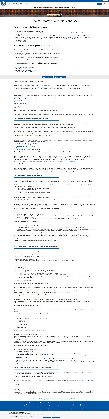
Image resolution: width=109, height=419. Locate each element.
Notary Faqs (73, 404)
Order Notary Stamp (39, 404)
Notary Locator (73, 405)
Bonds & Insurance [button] (65, 7)
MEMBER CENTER (92, 3)
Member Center (48, 405)
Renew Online (60, 77)
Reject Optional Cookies (55, 417)
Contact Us (105, 0)
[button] (99, 4)
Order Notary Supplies (39, 406)
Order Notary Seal (38, 405)
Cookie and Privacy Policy (30, 416)
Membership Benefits (49, 406)
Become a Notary (37, 7)
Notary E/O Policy (27, 406)
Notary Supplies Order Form (62, 406)
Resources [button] (73, 7)
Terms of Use (23, 416)
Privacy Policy (82, 405)
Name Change (60, 405)
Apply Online (47, 77)
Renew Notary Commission (46, 7)
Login (47, 404)
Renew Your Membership (50, 409)
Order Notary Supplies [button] (56, 7)
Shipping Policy (82, 406)
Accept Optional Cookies (47, 417)
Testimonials (73, 409)
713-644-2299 (98, 0)
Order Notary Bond (39, 409)
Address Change (60, 404)
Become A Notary (74, 406)
